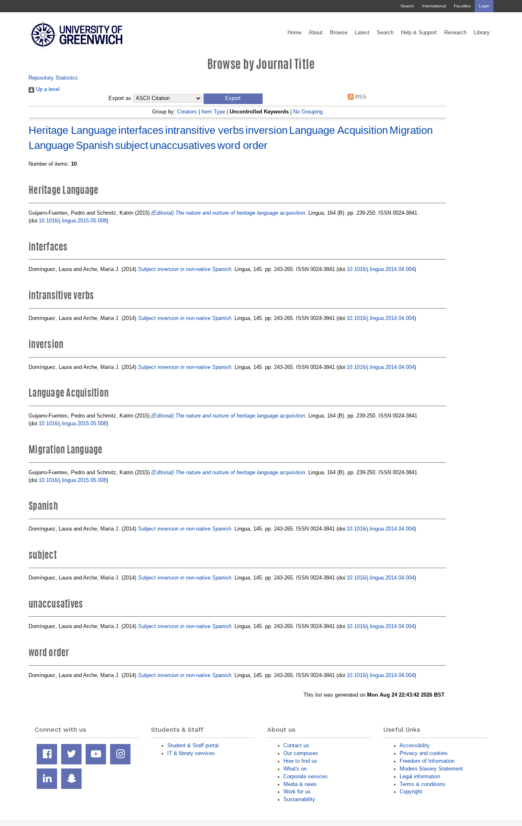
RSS (360, 97)
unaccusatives (183, 145)
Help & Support (419, 33)
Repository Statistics (53, 78)
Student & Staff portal (193, 745)
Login (484, 6)
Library (482, 33)
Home (294, 33)
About (316, 33)
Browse (338, 33)
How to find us (300, 761)
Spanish (94, 145)
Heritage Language (73, 130)
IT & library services (191, 753)
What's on (295, 769)
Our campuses (300, 753)
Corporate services (305, 776)
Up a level (47, 89)
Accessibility (415, 745)
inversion (267, 130)
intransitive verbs (204, 130)
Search (407, 6)
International (434, 6)
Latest (362, 33)
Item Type (213, 112)
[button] (233, 98)
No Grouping (308, 112)
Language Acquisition (338, 130)
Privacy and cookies (424, 753)
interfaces (141, 130)
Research (455, 33)
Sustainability (299, 799)
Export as (119, 98)
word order (242, 145)
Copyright (411, 791)
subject (131, 145)
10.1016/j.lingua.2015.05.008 (72, 221)
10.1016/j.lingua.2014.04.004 (380, 269)
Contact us (296, 745)
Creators (187, 112)
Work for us (297, 791)
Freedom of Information (427, 761)
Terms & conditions (422, 784)
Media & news (300, 784)
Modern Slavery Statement (431, 769)
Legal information (420, 776)
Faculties (462, 6)
